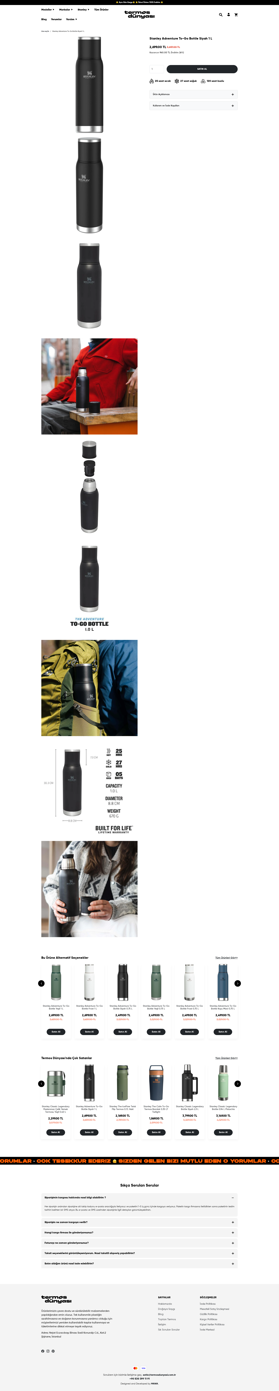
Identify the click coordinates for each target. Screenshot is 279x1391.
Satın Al (56, 1032)
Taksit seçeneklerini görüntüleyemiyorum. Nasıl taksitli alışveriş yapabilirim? (90, 1253)
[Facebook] (42, 1351)
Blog (44, 19)
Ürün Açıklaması (161, 94)
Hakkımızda (165, 1304)
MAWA (154, 1384)
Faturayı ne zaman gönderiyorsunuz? (67, 1243)
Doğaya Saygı (166, 1309)
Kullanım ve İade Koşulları (166, 106)
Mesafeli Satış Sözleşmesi (214, 1309)
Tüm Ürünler (101, 10)
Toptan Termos (167, 1319)
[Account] (229, 14)
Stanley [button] (82, 10)
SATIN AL (202, 69)
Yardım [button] (70, 19)
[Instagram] (47, 1351)
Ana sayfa (45, 31)
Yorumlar (56, 19)
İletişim (162, 1324)
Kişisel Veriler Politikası (212, 1324)
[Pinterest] (53, 1351)
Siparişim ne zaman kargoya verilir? (66, 1222)
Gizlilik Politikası (208, 1314)
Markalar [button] (65, 10)
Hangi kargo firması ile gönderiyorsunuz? (69, 1232)
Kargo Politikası (208, 1319)
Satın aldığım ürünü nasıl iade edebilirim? (69, 1263)
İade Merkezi (207, 1330)
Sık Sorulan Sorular (169, 1330)
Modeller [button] (46, 10)
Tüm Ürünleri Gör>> (226, 958)
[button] (221, 14)
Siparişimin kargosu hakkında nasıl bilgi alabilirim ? (75, 1197)
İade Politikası (208, 1304)
